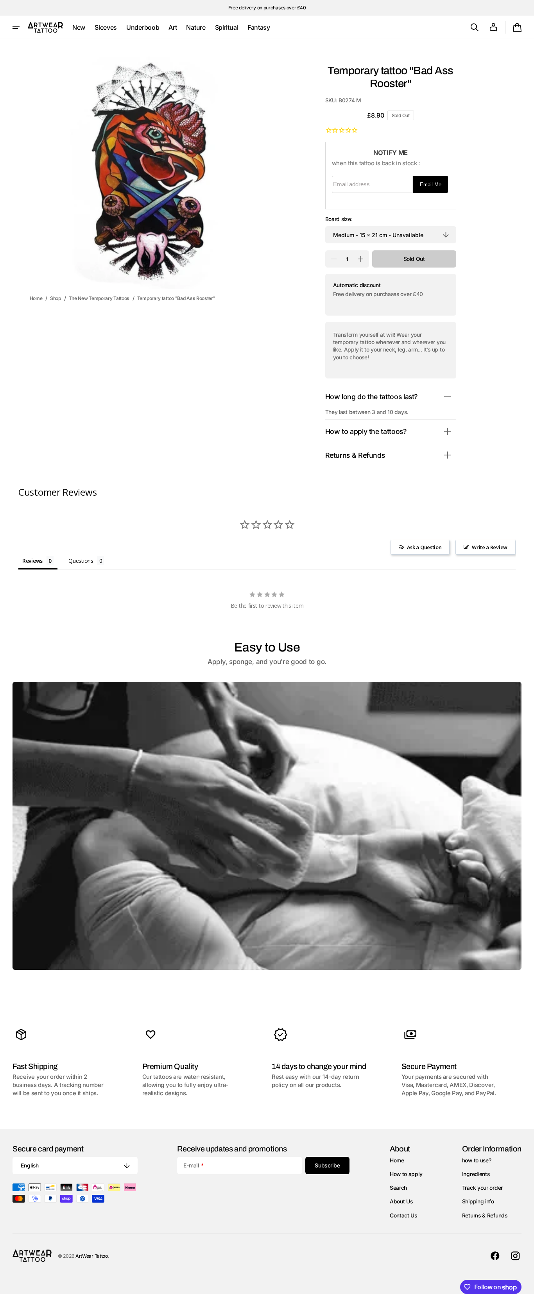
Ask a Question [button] (424, 547)
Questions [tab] (80, 560)
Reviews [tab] (32, 560)
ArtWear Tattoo (91, 1256)
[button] (474, 27)
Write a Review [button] (489, 547)
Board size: (339, 219)
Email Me (430, 184)
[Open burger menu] (16, 27)
